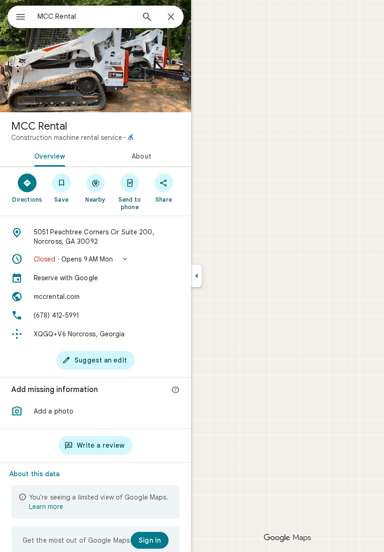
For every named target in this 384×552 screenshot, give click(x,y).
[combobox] (85, 16)
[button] (95, 259)
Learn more (46, 506)
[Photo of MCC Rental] (95, 56)
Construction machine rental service (66, 137)
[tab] (48, 155)
